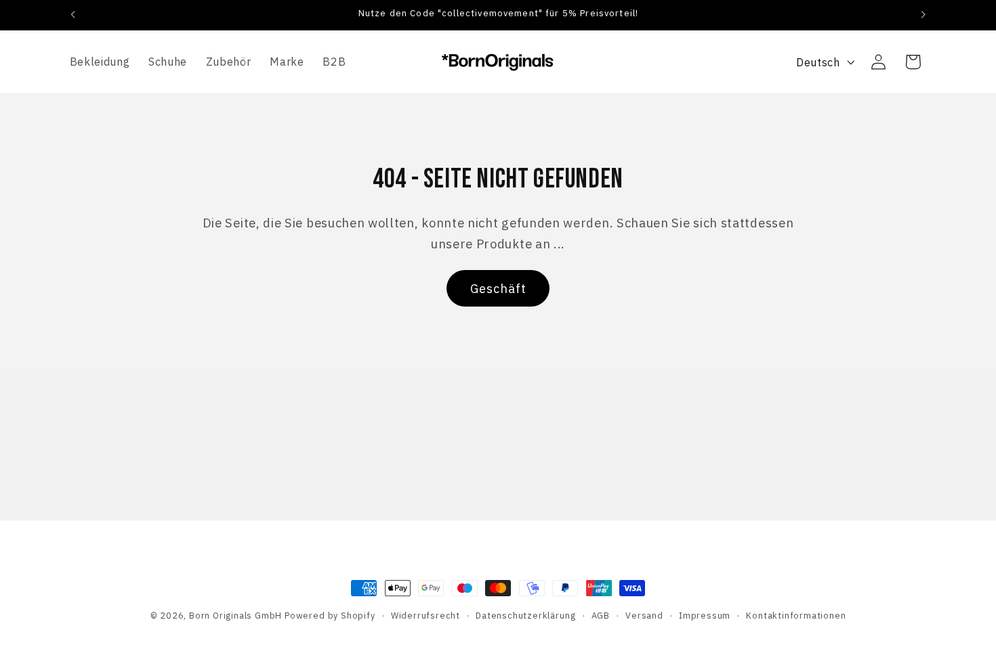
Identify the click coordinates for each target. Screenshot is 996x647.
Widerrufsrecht (425, 615)
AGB (601, 615)
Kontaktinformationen (796, 615)
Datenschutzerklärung (525, 615)
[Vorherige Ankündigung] (72, 15)
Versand (644, 615)
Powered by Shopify (330, 615)
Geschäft (498, 288)
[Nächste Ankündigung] (923, 15)
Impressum (704, 615)
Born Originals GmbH (235, 615)
